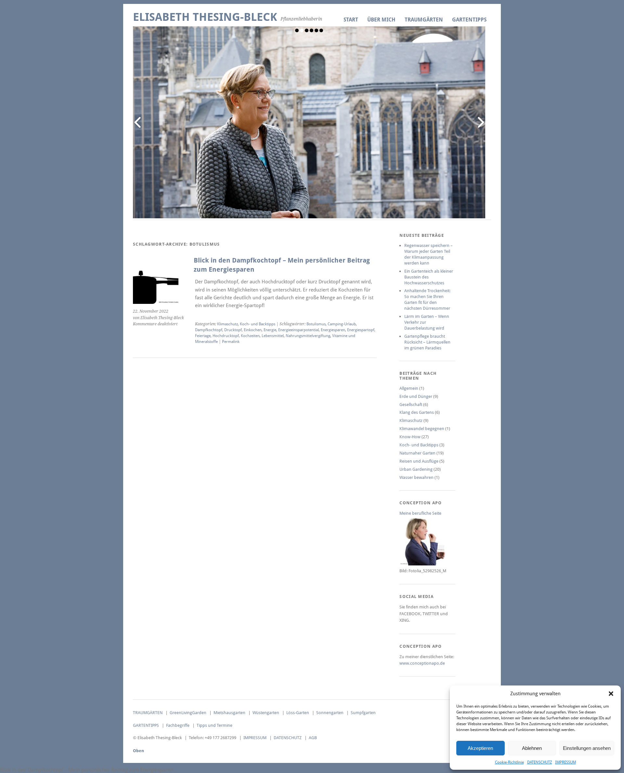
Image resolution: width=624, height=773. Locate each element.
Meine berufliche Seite (420, 513)
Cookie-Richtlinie (509, 762)
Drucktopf (233, 330)
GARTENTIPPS (469, 20)
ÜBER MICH (381, 20)
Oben (138, 750)
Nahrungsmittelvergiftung (308, 335)
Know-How (410, 436)
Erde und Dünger (415, 396)
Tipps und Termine (214, 725)
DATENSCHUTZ (539, 762)
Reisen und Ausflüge (418, 461)
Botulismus (316, 324)
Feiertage (203, 335)
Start (351, 20)
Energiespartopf (360, 330)
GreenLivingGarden (188, 712)
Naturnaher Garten (417, 453)
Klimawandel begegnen (421, 428)
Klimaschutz (227, 324)
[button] (611, 693)
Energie (270, 330)
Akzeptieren (480, 748)
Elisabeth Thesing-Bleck (205, 17)
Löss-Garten (297, 712)
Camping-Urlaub (342, 324)
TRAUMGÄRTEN (424, 20)
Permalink (231, 341)
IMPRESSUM (565, 762)
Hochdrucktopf (226, 335)
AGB (313, 737)
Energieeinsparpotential (298, 330)
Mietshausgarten (229, 712)
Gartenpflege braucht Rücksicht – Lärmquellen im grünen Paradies (427, 342)
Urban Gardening (416, 469)
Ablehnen (532, 748)
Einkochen (253, 330)
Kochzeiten (250, 335)
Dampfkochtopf (208, 330)
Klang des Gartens (416, 412)
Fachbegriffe (177, 725)
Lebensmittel (273, 335)
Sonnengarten (330, 712)
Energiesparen (333, 330)
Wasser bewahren (416, 477)
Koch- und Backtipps (257, 324)
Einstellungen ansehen (587, 748)
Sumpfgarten (363, 712)
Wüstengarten (266, 712)
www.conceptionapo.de (422, 663)
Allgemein (408, 388)
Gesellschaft (410, 404)
